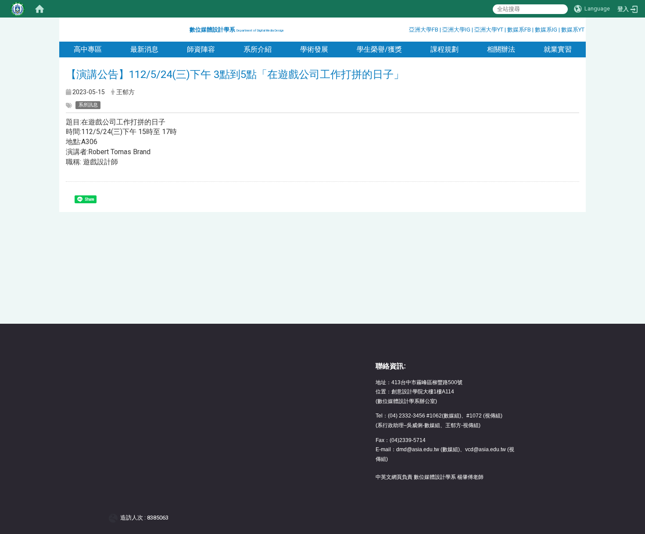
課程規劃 (444, 49)
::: (186, 28)
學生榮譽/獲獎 (379, 49)
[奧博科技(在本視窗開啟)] (115, 517)
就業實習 (558, 49)
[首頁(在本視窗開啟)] (39, 9)
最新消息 (144, 49)
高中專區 (88, 49)
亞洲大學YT (489, 29)
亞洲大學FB (423, 29)
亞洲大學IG (457, 29)
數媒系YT (572, 29)
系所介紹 (258, 49)
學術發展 (314, 49)
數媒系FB (519, 29)
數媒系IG (546, 29)
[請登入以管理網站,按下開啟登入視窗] (18, 9)
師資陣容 (201, 49)
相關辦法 (501, 49)
